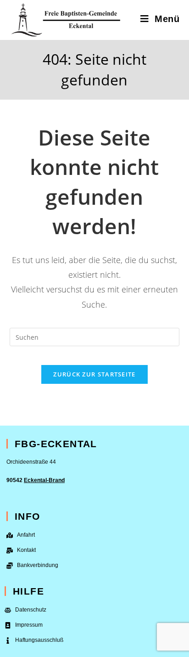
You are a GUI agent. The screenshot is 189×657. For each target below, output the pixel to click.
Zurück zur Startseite (94, 374)
